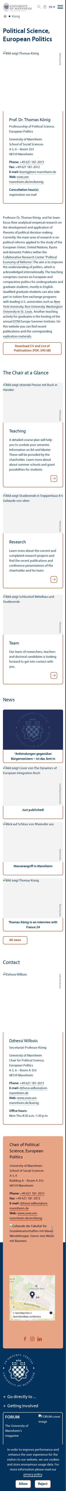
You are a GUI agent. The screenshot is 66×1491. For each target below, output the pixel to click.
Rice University (35, 307)
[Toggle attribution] (51, 1313)
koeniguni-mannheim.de (38, 172)
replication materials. (17, 336)
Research (17, 542)
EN (50, 7)
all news (15, 940)
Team (14, 643)
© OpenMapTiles (21, 1312)
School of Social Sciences (5, 17)
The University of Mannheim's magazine (16, 1431)
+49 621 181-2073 (32, 162)
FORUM (12, 1417)
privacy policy (32, 1474)
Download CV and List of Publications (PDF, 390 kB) (32, 348)
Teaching (17, 431)
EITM (16, 321)
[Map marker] (32, 1295)
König (16, 16)
